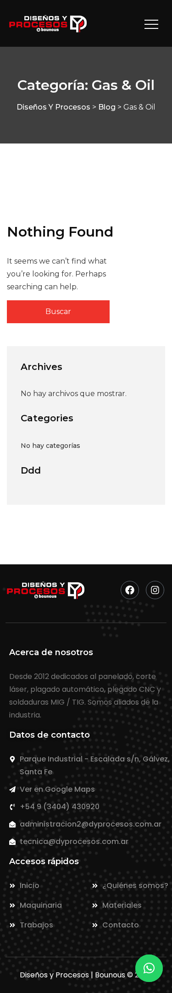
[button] (149, 968)
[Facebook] (130, 590)
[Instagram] (155, 590)
